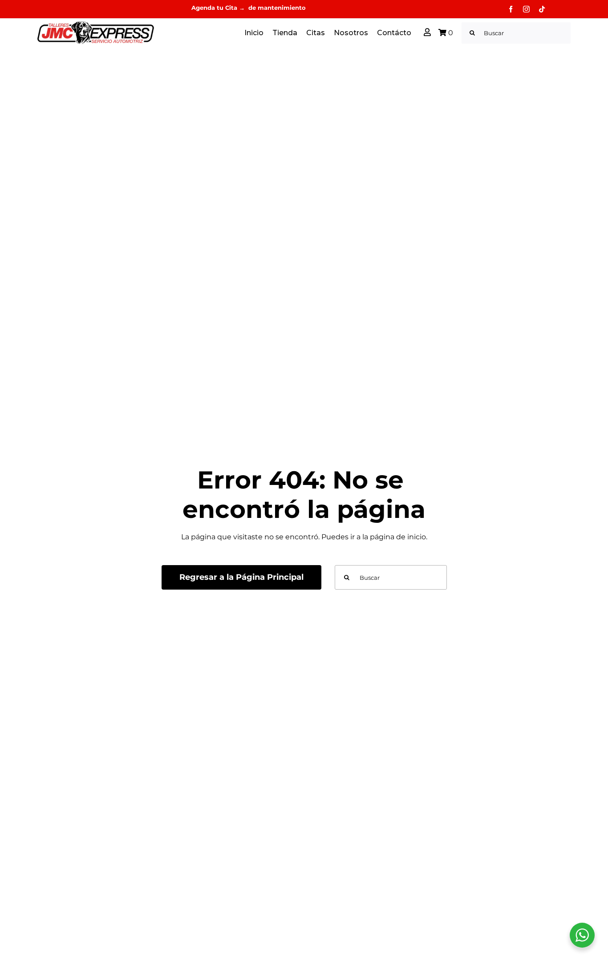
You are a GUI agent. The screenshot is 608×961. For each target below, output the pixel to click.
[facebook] (510, 9)
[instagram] (526, 9)
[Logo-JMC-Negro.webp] (95, 24)
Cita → (236, 7)
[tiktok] (542, 9)
